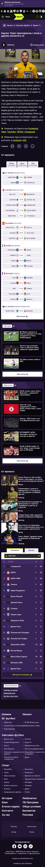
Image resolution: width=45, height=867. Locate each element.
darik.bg (21, 498)
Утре (33, 164)
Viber (3, 132)
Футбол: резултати (11, 696)
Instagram (30, 132)
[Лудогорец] (1, 11)
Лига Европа (9, 749)
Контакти (7, 810)
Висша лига (14, 190)
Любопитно (29, 798)
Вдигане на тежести (32, 776)
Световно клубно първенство (11, 758)
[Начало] (4, 25)
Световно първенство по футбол (14, 753)
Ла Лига (13, 223)
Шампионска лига (32, 745)
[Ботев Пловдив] (17, 11)
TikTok (20, 132)
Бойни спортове (10, 785)
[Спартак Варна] (20, 11)
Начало (10, 25)
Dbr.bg (32, 832)
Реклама (27, 814)
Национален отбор (32, 726)
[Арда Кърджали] (14, 11)
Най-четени (8, 385)
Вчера (11, 164)
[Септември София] (27, 11)
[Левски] (11, 11)
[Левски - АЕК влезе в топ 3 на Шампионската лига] (22, 422)
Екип (5, 802)
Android (17, 140)
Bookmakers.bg (9, 693)
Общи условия (31, 806)
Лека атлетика (9, 776)
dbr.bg (20, 484)
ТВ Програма (30, 802)
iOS (24, 140)
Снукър (7, 789)
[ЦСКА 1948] (8, 11)
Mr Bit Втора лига (17, 307)
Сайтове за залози (11, 690)
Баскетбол (29, 769)
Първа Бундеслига (11, 742)
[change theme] (40, 17)
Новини (6, 714)
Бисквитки (28, 810)
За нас (6, 814)
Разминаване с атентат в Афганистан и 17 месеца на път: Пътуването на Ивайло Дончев (29, 491)
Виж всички (21, 316)
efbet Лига (15, 173)
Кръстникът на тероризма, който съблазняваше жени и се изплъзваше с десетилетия (31, 527)
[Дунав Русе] (30, 11)
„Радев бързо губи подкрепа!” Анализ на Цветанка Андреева (30, 516)
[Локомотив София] (37, 11)
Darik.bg (14, 826)
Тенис (6, 772)
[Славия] (24, 11)
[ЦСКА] (4, 11)
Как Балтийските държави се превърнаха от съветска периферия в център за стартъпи (30, 504)
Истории (7, 798)
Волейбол (8, 769)
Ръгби (27, 792)
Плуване (28, 785)
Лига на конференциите (34, 749)
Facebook (33, 129)
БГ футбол (8, 718)
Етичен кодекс (11, 806)
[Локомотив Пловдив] (33, 11)
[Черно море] (40, 11)
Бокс (6, 779)
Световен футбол (23, 25)
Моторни (28, 782)
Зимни (6, 782)
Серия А (12, 246)
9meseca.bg (31, 826)
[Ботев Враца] (43, 11)
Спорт (5, 765)
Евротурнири (9, 729)
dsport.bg (10, 45)
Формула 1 (29, 772)
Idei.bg (14, 832)
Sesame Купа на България (14, 726)
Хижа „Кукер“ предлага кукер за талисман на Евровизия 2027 (30, 538)
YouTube (11, 132)
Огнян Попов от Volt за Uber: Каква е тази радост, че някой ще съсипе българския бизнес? (31, 479)
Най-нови (7, 326)
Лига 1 (12, 273)
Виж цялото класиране (21, 675)
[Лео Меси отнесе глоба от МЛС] (22, 363)
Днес (22, 164)
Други (27, 757)
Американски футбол (12, 792)
